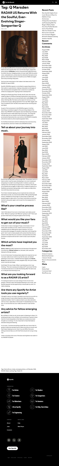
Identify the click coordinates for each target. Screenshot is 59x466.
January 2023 (46, 134)
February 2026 (46, 61)
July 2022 (45, 146)
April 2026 (45, 58)
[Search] (53, 2)
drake (13, 369)
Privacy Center (13, 457)
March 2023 (45, 130)
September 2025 (47, 71)
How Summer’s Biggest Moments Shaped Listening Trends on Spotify (50, 36)
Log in (43, 267)
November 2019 (46, 209)
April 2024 (45, 105)
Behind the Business (47, 256)
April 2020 (45, 199)
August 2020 (45, 191)
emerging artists (20, 369)
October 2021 (46, 164)
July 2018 (44, 241)
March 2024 (45, 107)
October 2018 (46, 235)
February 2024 (46, 109)
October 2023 (46, 117)
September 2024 (47, 95)
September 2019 (47, 213)
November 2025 (46, 67)
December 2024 (46, 89)
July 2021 (44, 170)
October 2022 (46, 140)
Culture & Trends (46, 258)
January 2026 (46, 63)
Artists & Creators (47, 254)
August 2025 (45, 73)
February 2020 (46, 203)
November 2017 (46, 248)
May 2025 (45, 79)
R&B (34, 369)
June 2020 (45, 195)
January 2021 (46, 182)
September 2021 (47, 166)
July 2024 (45, 99)
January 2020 (46, 205)
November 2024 (46, 91)
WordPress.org (46, 273)
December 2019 (46, 207)
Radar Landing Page (11, 371)
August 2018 (45, 239)
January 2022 (46, 158)
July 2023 (45, 122)
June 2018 (45, 243)
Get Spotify (13, 448)
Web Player (21, 426)
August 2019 (45, 215)
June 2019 (45, 219)
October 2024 (46, 93)
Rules (43, 262)
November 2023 (46, 115)
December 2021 (46, 160)
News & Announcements (49, 260)
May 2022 (45, 150)
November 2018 (46, 233)
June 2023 (45, 124)
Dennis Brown (8, 369)
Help (19, 423)
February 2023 (46, 132)
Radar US (19, 371)
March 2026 (45, 59)
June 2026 (45, 54)
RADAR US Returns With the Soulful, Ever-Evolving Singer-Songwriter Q (19, 19)
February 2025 (46, 85)
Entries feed (45, 269)
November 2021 (46, 162)
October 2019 (46, 211)
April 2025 (45, 81)
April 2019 (45, 223)
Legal (9, 457)
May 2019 (45, 221)
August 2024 (45, 97)
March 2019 (45, 225)
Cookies (25, 457)
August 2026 (45, 50)
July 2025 (45, 75)
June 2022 (45, 148)
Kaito (27, 119)
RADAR (3, 371)
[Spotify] (8, 2)
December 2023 (46, 113)
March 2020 (45, 201)
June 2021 (45, 172)
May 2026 (45, 56)
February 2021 (46, 180)
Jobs (8, 426)
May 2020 (45, 197)
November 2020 (47, 185)
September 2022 (47, 142)
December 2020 (46, 184)
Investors (9, 430)
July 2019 (44, 217)
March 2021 (45, 178)
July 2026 (45, 52)
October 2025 (46, 69)
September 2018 (47, 237)
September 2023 (47, 119)
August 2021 (45, 168)
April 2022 (45, 152)
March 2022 (45, 154)
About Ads (30, 457)
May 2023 (45, 126)
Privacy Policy (20, 457)
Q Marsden (30, 369)
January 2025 (46, 87)
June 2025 (45, 77)
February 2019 (46, 227)
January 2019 (46, 229)
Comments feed (46, 271)
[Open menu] (56, 2)
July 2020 (45, 193)
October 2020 (46, 187)
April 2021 (45, 176)
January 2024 (46, 111)
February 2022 (46, 156)
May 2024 (45, 103)
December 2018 (46, 231)
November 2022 (46, 138)
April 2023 (45, 128)
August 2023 (45, 121)
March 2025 (45, 83)
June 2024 (45, 101)
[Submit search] (57, 6)
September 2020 (47, 189)
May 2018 (45, 244)
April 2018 (45, 246)
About (8, 423)
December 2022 (46, 136)
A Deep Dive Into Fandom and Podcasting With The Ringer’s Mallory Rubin (49, 23)
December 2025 (46, 65)
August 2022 (45, 144)
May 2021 (44, 174)
